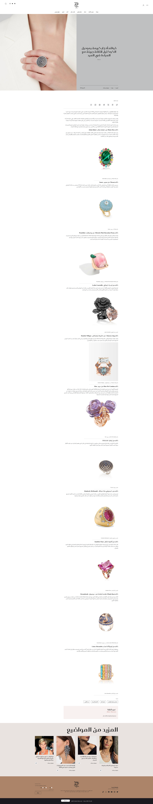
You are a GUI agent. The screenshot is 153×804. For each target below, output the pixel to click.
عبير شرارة (99, 59)
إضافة (38, 792)
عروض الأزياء (91, 11)
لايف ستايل (73, 11)
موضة (97, 11)
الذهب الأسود (104, 290)
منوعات (41, 787)
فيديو (63, 11)
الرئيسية (117, 87)
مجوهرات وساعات (106, 87)
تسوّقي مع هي (57, 11)
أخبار (67, 11)
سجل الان (65, 800)
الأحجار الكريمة (95, 701)
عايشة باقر (103, 701)
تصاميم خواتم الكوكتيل (112, 701)
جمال (85, 11)
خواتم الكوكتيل (113, 111)
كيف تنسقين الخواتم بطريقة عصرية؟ (110, 766)
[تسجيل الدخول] (143, 5)
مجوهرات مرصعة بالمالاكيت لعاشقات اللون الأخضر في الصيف (88, 758)
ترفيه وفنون (79, 11)
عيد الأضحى (87, 701)
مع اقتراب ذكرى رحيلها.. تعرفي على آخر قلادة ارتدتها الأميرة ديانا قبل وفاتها (45, 758)
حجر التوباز (92, 187)
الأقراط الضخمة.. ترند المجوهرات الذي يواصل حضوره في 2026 (66, 766)
